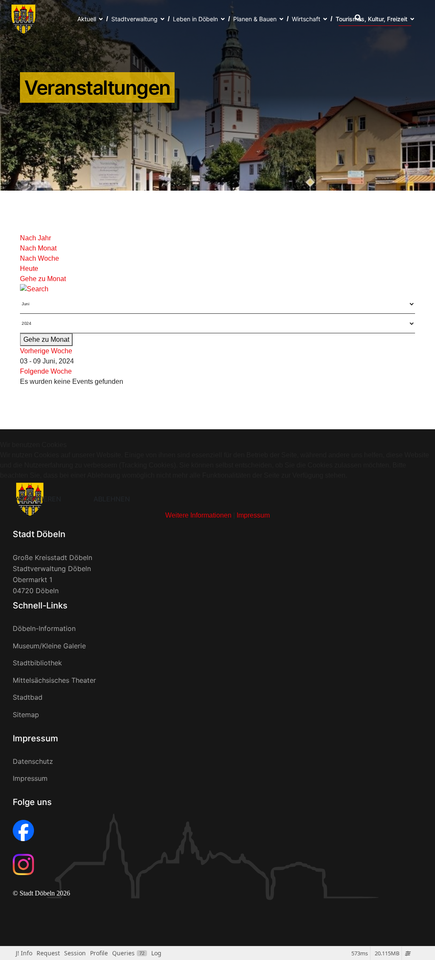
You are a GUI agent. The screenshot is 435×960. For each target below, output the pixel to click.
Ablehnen (111, 499)
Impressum (253, 515)
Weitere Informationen (198, 515)
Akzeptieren (38, 499)
